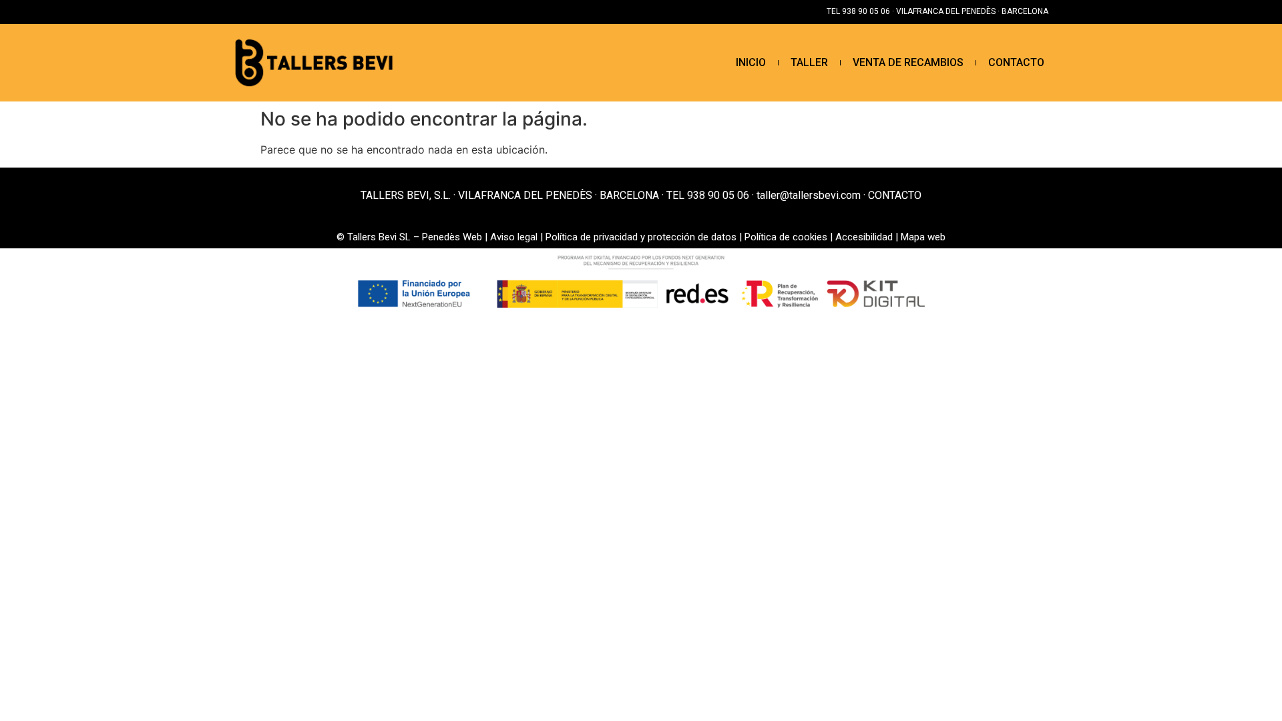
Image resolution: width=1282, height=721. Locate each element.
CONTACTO (1016, 62)
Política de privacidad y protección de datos (641, 237)
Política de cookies (785, 237)
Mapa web (923, 237)
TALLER (809, 62)
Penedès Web (452, 237)
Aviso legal (514, 237)
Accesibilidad (864, 237)
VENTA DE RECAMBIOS (908, 62)
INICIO (751, 62)
